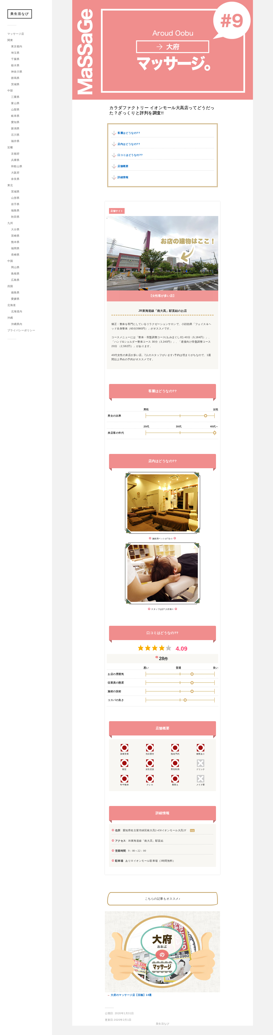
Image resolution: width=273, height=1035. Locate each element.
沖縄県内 (16, 324)
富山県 (15, 103)
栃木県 (15, 65)
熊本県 (15, 242)
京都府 (15, 153)
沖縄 (10, 317)
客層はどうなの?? (129, 132)
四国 (10, 286)
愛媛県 (15, 298)
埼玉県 (15, 52)
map (192, 830)
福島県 (15, 210)
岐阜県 (15, 115)
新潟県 (15, 128)
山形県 (15, 197)
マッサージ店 (15, 33)
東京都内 (16, 46)
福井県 (15, 141)
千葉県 (15, 59)
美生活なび (19, 14)
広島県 (15, 279)
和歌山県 (16, 166)
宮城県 (15, 191)
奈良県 (15, 178)
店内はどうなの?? (129, 144)
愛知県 (15, 122)
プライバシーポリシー (21, 330)
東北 (10, 185)
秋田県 (15, 216)
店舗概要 (123, 166)
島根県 (15, 273)
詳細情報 (123, 177)
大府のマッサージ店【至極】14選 (131, 994)
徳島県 (15, 292)
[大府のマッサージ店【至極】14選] (162, 991)
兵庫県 (15, 159)
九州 (10, 223)
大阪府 (15, 172)
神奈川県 (16, 71)
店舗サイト (116, 211)
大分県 (15, 229)
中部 (10, 90)
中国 (10, 260)
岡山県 (15, 267)
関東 (10, 40)
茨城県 (15, 84)
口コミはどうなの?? (130, 154)
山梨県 (15, 109)
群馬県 (15, 77)
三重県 (15, 96)
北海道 (11, 305)
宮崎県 (15, 235)
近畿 (10, 147)
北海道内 (16, 311)
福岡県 (15, 248)
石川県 (15, 134)
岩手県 (15, 204)
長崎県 (15, 254)
